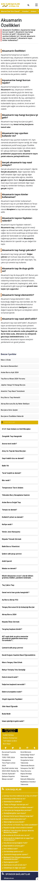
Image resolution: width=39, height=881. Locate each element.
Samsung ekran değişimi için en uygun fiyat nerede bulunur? (19, 839)
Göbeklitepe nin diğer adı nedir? (15, 868)
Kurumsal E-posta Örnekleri (9, 753)
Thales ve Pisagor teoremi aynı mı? (16, 804)
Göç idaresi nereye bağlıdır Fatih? (16, 843)
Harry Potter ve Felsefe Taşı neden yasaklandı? (20, 825)
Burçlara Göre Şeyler (9, 410)
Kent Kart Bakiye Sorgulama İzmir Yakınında (27, 760)
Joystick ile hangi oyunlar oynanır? (16, 854)
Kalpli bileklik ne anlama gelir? (14, 846)
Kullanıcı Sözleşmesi (10, 738)
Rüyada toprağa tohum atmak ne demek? (18, 828)
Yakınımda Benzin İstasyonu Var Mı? (27, 767)
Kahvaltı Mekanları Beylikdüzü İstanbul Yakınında (28, 781)
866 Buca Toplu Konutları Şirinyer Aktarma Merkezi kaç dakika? (19, 831)
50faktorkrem (9, 878)
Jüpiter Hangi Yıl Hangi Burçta (13, 385)
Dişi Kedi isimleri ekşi (10, 768)
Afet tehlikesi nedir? (11, 849)
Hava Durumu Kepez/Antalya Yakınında (26, 773)
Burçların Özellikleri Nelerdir (12, 416)
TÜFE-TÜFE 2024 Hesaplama (8, 759)
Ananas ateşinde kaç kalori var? (15, 819)
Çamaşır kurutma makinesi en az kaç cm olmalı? (20, 796)
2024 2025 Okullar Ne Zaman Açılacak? (10, 772)
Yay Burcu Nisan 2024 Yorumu (13, 379)
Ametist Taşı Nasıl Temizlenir (13, 391)
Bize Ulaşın (7, 744)
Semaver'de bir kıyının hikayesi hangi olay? (18, 816)
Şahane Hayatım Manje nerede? (8, 777)
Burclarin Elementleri (9, 366)
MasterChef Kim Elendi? (10, 11)
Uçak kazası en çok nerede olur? (15, 865)
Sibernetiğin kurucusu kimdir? (14, 822)
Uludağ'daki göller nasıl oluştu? (15, 813)
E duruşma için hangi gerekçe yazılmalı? (18, 810)
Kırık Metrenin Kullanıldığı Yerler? (28, 753)
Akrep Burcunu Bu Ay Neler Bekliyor (15, 404)
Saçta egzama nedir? (11, 862)
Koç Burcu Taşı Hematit (10, 397)
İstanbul (25, 11)
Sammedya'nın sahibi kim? (13, 802)
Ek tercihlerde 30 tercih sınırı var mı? (17, 835)
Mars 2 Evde (6, 360)
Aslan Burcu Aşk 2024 (10, 372)
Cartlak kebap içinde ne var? (13, 851)
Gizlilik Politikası (8, 735)
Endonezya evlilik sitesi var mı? (14, 799)
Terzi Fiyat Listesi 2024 (8, 764)
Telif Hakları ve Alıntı (10, 741)
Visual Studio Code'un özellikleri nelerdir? (18, 807)
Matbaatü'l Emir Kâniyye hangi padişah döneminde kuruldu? (17, 858)
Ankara (33, 11)
